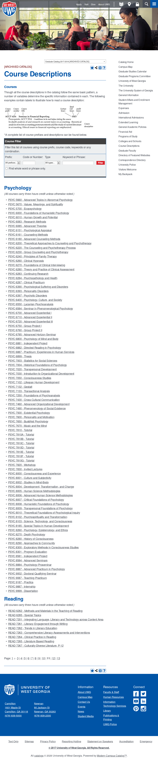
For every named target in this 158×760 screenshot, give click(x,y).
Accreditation (126, 741)
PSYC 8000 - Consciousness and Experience (34, 473)
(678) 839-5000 (13, 715)
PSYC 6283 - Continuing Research (28, 274)
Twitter (143, 693)
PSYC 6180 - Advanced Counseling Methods (34, 239)
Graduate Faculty (127, 150)
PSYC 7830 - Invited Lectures (25, 469)
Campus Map (125, 67)
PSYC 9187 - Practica (20, 582)
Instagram (143, 708)
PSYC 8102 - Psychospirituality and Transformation (37, 517)
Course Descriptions (128, 146)
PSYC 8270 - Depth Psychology (26, 534)
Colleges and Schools (129, 141)
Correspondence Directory (132, 160)
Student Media (86, 716)
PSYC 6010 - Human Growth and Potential (33, 217)
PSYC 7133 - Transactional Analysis (29, 391)
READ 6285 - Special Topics (24, 615)
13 (58, 658)
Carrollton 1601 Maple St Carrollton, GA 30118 (16, 707)
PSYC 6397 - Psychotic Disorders (27, 295)
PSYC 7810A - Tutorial (21, 434)
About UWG (104, 4)
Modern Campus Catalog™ (112, 755)
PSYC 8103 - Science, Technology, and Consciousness (40, 521)
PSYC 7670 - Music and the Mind (27, 426)
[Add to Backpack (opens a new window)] (92, 67)
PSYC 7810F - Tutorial (21, 456)
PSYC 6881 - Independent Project (27, 343)
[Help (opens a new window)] (104, 67)
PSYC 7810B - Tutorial (21, 439)
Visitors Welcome (127, 169)
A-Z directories (121, 4)
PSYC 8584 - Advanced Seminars (28, 560)
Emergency (146, 741)
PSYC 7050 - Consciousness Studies (29, 378)
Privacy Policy (48, 741)
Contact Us (84, 702)
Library (107, 710)
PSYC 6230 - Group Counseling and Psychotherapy (38, 252)
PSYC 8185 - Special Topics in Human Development (38, 526)
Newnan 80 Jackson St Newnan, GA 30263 (45, 707)
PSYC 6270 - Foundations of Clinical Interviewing (36, 265)
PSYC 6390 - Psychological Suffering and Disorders (38, 287)
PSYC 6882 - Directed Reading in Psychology (34, 347)
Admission (123, 113)
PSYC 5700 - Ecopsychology (25, 208)
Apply (79, 4)
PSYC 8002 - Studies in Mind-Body (28, 482)
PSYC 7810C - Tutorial (21, 443)
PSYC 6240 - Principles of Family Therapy (32, 256)
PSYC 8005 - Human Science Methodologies (34, 491)
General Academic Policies (132, 127)
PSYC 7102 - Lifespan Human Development (33, 382)
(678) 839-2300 (42, 715)
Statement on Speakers (100, 741)
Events (81, 706)
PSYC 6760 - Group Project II (25, 330)
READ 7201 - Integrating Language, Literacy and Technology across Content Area (55, 619)
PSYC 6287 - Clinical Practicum (26, 282)
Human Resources (113, 697)
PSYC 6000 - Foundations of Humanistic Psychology (38, 213)
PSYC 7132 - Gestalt (20, 387)
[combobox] (75, 61)
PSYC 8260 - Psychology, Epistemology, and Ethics (38, 530)
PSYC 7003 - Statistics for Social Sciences (32, 360)
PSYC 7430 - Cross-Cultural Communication (34, 400)
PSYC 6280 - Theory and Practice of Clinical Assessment (41, 269)
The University (125, 85)
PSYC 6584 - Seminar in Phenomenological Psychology (40, 308)
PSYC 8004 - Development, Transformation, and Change (41, 486)
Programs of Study (127, 136)
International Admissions (131, 117)
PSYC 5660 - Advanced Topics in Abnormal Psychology (40, 200)
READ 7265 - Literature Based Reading (31, 641)
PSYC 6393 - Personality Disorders (28, 291)
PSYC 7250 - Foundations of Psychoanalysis (34, 395)
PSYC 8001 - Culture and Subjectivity (29, 478)
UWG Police (110, 724)
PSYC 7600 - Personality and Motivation (31, 417)
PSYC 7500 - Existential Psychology (29, 413)
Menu (154, 4)
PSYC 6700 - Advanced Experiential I (29, 313)
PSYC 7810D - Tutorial (21, 447)
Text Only (13, 741)
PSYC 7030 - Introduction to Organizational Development (41, 373)
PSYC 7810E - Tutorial (21, 452)
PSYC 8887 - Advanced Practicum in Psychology (36, 569)
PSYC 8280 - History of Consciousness (31, 539)
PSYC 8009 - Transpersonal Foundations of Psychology (40, 508)
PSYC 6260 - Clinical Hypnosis (26, 261)
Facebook (136, 693)
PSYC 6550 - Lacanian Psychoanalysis (30, 304)
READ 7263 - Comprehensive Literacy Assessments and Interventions (49, 632)
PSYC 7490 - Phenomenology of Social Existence (37, 408)
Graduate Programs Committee (134, 76)
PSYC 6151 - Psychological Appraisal (30, 230)
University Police (127, 164)
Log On (137, 4)
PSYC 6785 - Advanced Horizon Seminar (32, 334)
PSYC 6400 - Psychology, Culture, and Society (35, 300)
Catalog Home (125, 62)
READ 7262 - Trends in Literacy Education (32, 628)
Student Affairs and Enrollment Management (134, 101)
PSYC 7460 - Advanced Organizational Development (38, 404)
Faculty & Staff (111, 692)
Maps (129, 4)
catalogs (39, 755)
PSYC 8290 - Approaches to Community (31, 543)
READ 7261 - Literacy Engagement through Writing (37, 624)
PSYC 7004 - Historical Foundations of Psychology (37, 365)
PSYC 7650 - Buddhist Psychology (28, 421)
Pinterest (136, 708)
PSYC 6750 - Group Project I (25, 326)
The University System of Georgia (135, 90)
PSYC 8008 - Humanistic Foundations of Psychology (38, 504)
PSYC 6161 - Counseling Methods (28, 234)
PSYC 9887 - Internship (21, 586)
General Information (128, 95)
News (81, 711)
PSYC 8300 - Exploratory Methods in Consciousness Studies (43, 547)
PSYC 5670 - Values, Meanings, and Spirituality (35, 204)
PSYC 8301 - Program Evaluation (27, 552)
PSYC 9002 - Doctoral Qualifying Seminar (32, 573)
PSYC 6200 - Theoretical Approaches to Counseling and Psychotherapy (49, 243)
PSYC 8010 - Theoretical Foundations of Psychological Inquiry (44, 512)
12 (53, 658)
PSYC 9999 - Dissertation (23, 591)
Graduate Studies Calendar (132, 71)
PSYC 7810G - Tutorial (21, 460)
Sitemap (29, 741)
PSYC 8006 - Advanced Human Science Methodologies (40, 495)
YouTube (136, 701)
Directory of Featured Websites (134, 155)
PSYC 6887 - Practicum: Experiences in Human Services (41, 352)
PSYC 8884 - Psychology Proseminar (30, 565)
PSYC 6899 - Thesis (20, 356)
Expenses (123, 108)
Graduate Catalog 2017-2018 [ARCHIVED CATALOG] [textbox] (67, 61)
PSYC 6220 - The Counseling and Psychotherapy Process (42, 248)
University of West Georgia (9, 9)
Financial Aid (125, 131)
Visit (86, 4)
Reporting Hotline (71, 741)
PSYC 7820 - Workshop (22, 465)
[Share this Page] (96, 67)
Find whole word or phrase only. (27, 168)
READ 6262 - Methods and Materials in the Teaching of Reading (45, 611)
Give (93, 4)
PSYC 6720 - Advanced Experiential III (30, 321)
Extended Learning (128, 122)
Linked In (143, 701)
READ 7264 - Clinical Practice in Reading (32, 637)
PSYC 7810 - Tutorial (20, 430)
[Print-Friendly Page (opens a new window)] (100, 67)
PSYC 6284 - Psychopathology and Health (32, 278)
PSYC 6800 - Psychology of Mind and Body (33, 339)
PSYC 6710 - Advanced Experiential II (30, 317)
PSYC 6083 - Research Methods (27, 221)
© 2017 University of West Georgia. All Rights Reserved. (79, 747)
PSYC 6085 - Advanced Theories (27, 226)
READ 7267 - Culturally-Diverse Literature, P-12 (35, 645)
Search (146, 4)
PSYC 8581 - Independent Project (27, 556)
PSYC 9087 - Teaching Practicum (27, 578)
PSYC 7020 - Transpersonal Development (32, 369)
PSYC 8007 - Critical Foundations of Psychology (36, 499)
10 (43, 658)
